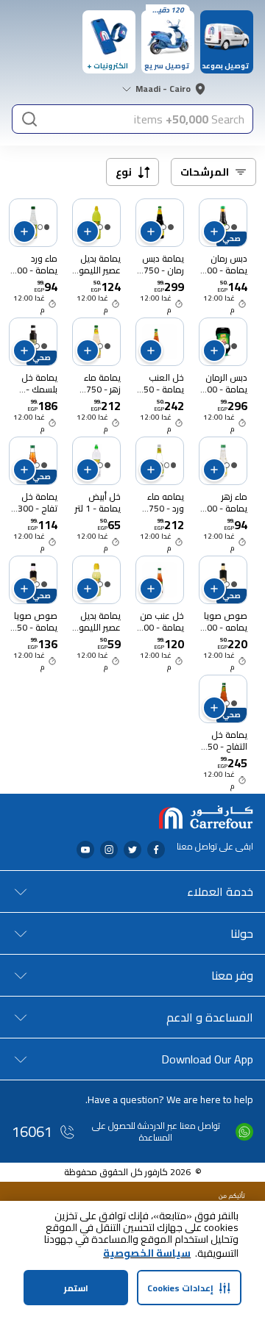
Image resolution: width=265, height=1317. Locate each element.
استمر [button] (76, 1288)
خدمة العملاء (220, 891)
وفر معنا (232, 975)
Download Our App (207, 1059)
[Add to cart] (214, 231)
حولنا (241, 933)
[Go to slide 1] (234, 227)
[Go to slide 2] (227, 227)
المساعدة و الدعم (209, 1017)
